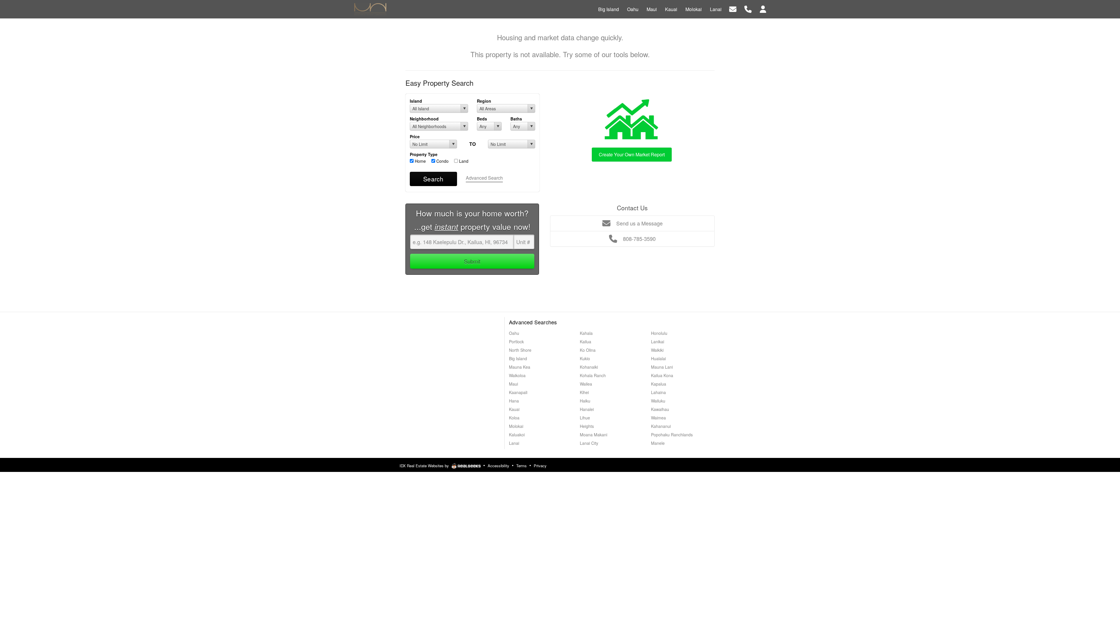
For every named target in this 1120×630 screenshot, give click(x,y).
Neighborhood (424, 119)
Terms (521, 465)
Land (463, 161)
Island (416, 101)
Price (415, 136)
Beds (482, 119)
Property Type (424, 154)
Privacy (540, 465)
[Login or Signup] (763, 8)
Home (420, 161)
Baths (516, 119)
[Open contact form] (732, 8)
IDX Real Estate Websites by (425, 465)
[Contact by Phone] (748, 8)
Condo (442, 161)
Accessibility (498, 465)
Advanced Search (484, 177)
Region (484, 101)
